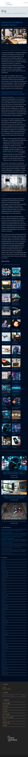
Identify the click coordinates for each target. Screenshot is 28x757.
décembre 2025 (4, 571)
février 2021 (3, 639)
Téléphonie (5, 722)
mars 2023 (3, 618)
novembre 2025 (4, 574)
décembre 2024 (4, 595)
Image (4, 708)
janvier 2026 (4, 568)
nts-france (6, 46)
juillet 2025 (3, 579)
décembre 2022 (4, 621)
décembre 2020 (4, 645)
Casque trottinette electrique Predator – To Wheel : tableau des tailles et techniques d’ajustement (14, 473)
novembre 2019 (4, 668)
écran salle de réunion (19, 97)
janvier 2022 (4, 631)
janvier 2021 (4, 642)
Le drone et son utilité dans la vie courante (14, 521)
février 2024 (3, 603)
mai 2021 (3, 637)
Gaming (4, 706)
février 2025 (3, 589)
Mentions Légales (7, 689)
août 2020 (3, 652)
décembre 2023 (4, 605)
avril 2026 (3, 563)
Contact (4, 687)
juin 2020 (3, 655)
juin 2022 (3, 626)
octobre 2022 (4, 624)
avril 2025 (3, 584)
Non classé (5, 714)
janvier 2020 (4, 666)
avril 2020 (3, 658)
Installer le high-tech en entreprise (11, 264)
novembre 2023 (4, 608)
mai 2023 (3, 616)
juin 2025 (3, 582)
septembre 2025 (4, 576)
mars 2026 (3, 566)
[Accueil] (1, 13)
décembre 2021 (4, 634)
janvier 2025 (4, 592)
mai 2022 (3, 629)
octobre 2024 (4, 597)
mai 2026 (3, 561)
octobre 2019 (4, 671)
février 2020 (3, 663)
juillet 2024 (3, 600)
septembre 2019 (4, 673)
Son (3, 720)
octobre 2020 (4, 650)
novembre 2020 (4, 647)
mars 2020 (3, 660)
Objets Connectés (15, 48)
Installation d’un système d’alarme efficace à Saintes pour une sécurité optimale (14, 497)
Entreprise (6, 48)
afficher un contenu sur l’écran (10, 153)
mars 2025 (3, 587)
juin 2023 (3, 613)
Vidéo (4, 725)
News (4, 711)
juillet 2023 (3, 610)
